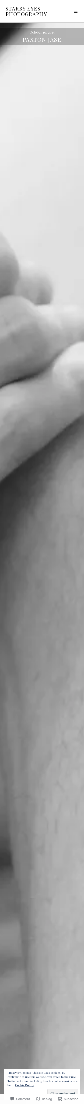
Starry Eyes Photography (26, 11)
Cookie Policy (24, 1085)
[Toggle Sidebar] (75, 11)
